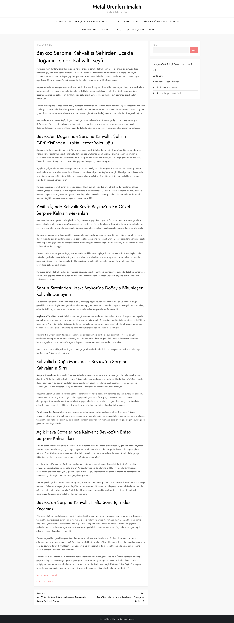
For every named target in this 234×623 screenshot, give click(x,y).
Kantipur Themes (127, 619)
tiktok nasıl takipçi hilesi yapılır (135, 29)
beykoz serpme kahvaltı (46, 575)
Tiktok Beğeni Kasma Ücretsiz (162, 21)
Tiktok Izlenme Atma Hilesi (95, 29)
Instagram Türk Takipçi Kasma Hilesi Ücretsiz (81, 21)
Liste (116, 21)
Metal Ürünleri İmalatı (117, 7)
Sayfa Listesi (131, 21)
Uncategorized (44, 582)
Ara (155, 45)
